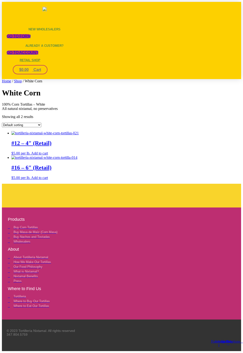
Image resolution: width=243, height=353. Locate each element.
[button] (23, 16)
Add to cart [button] (39, 153)
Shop (18, 81)
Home (6, 81)
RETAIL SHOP (30, 60)
